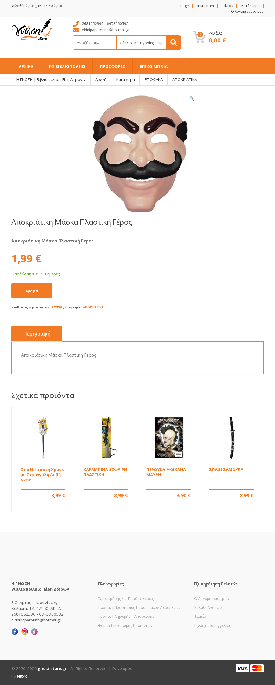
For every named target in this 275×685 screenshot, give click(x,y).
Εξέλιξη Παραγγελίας (212, 625)
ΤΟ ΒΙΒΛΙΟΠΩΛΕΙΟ (66, 66)
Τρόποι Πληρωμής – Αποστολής (126, 616)
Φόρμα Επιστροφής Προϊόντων (125, 625)
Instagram (205, 6)
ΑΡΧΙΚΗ (26, 66)
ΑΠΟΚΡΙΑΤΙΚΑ (93, 307)
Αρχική (100, 79)
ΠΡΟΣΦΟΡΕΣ (112, 66)
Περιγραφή (36, 333)
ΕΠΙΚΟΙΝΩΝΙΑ (154, 66)
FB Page (182, 6)
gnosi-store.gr (52, 668)
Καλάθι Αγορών (208, 607)
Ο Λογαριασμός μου (247, 11)
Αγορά (31, 290)
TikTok (227, 6)
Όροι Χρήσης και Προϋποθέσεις (126, 598)
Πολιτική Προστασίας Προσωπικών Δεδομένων (139, 607)
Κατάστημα (250, 6)
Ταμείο (200, 616)
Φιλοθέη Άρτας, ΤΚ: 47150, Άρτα (36, 6)
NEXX (22, 676)
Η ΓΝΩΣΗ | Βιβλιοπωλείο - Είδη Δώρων (49, 79)
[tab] (36, 334)
